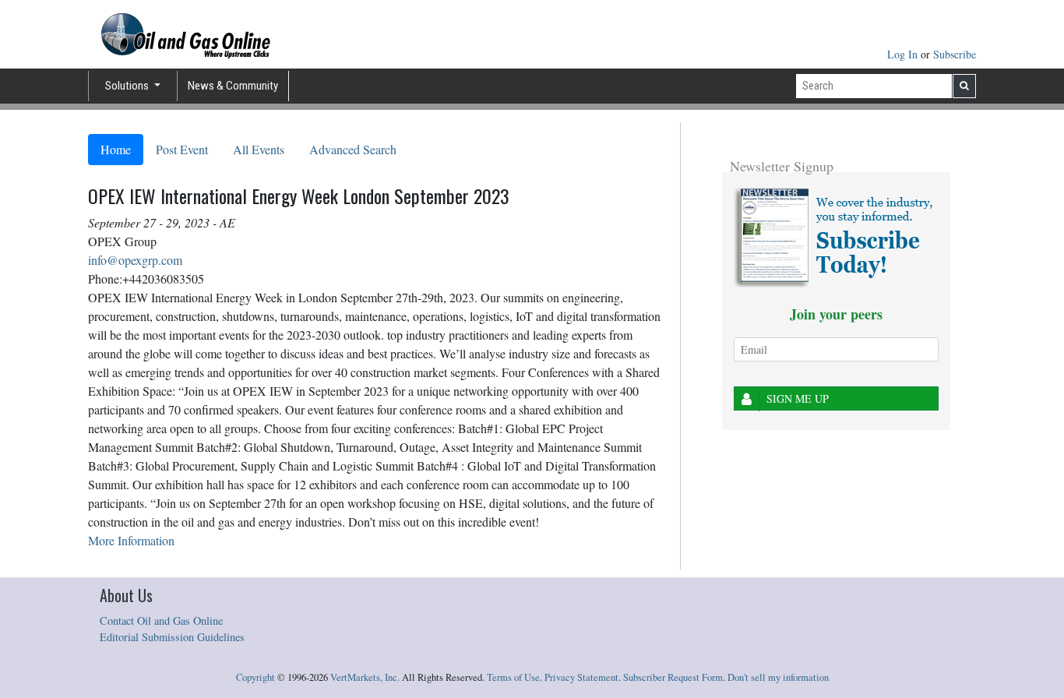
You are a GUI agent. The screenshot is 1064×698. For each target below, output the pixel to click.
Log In (904, 54)
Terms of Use (513, 677)
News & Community (233, 86)
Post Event (182, 149)
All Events (258, 149)
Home (115, 149)
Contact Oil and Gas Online (161, 620)
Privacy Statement (581, 677)
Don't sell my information (778, 677)
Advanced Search (352, 149)
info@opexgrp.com (135, 260)
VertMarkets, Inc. (365, 677)
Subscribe (954, 54)
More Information (131, 540)
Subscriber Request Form (673, 677)
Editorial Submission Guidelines (172, 636)
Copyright (255, 677)
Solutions (128, 86)
